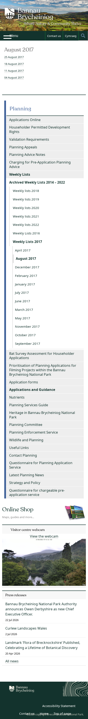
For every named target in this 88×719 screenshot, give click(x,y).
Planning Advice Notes (27, 154)
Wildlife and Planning (26, 440)
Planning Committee (25, 424)
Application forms (23, 382)
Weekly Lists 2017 (27, 242)
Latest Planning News (26, 475)
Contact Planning (23, 455)
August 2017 (26, 258)
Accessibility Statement (58, 706)
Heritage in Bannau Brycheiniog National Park (42, 414)
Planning (20, 108)
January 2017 (25, 284)
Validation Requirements (29, 139)
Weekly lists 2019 (26, 199)
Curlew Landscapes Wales (26, 628)
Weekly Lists (19, 174)
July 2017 (22, 292)
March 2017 (24, 309)
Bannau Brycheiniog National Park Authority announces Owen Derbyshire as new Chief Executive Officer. (41, 609)
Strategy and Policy (24, 482)
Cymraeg (70, 36)
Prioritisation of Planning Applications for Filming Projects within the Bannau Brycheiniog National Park (42, 370)
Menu (14, 36)
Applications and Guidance (32, 389)
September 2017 (27, 343)
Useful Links (19, 447)
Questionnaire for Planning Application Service (40, 465)
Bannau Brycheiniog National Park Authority (44, 19)
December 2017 (27, 267)
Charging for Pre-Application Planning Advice (40, 164)
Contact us (54, 36)
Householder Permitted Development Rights (39, 129)
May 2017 (22, 318)
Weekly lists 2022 (26, 224)
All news (12, 661)
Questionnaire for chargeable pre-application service (37, 492)
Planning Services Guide (28, 405)
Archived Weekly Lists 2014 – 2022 (37, 182)
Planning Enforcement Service (33, 432)
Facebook (35, 706)
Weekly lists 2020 (26, 208)
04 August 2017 (14, 77)
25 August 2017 (14, 57)
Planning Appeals (23, 147)
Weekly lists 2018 (26, 191)
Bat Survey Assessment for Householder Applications (41, 355)
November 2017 (27, 326)
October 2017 (25, 335)
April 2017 (23, 250)
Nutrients (17, 397)
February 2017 (26, 275)
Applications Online (25, 119)
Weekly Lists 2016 (26, 233)
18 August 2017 (14, 64)
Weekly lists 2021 (26, 216)
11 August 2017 (14, 71)
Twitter (26, 706)
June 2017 (22, 301)
